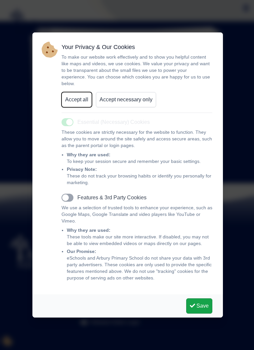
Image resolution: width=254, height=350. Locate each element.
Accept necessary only (126, 99)
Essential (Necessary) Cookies (113, 122)
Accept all (76, 99)
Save (202, 306)
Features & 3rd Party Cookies (112, 197)
